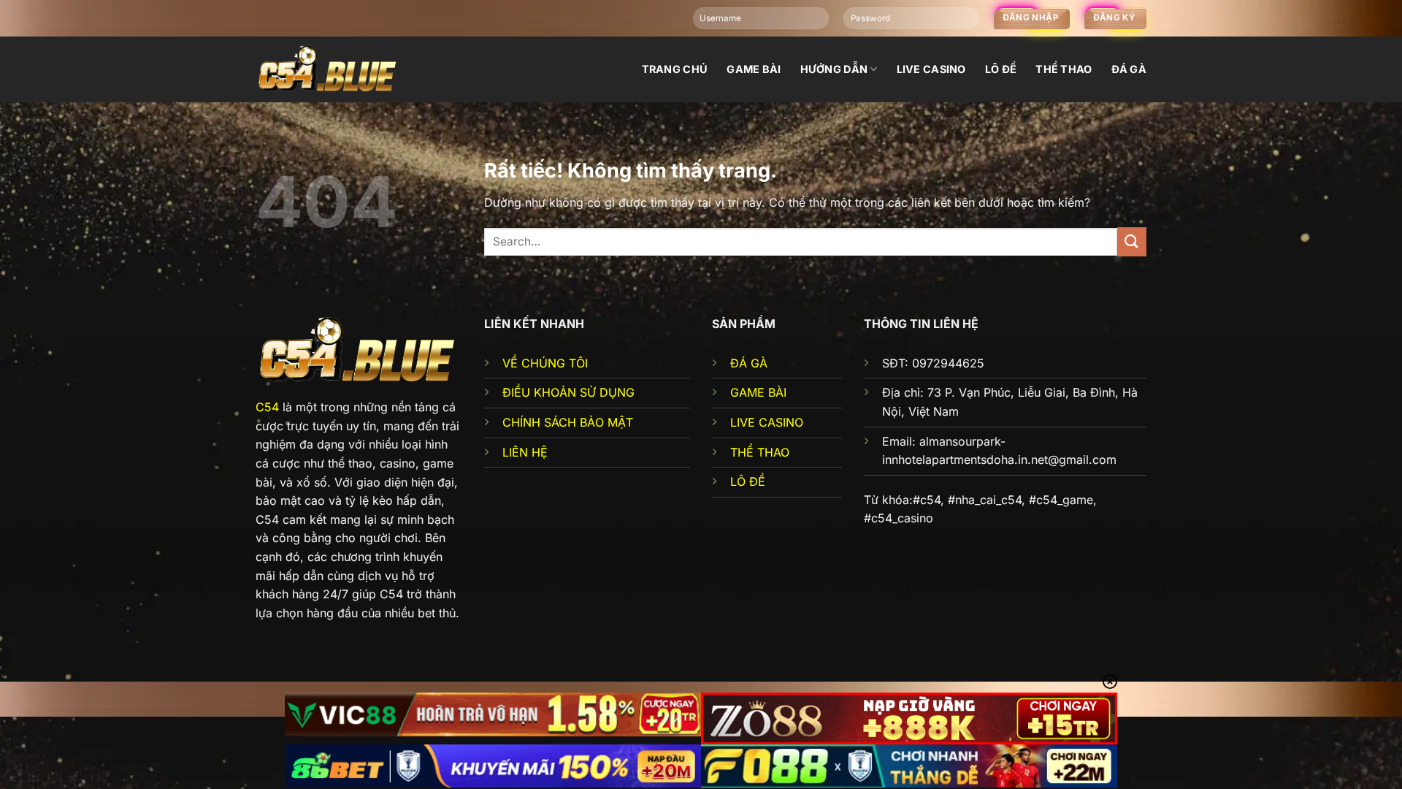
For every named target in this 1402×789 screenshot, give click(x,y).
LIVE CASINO (766, 422)
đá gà (1128, 69)
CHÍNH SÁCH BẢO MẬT (567, 422)
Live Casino (931, 69)
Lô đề (1000, 69)
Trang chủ (675, 69)
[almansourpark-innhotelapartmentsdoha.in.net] (329, 69)
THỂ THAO (759, 452)
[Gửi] (1131, 241)
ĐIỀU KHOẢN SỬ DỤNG (568, 392)
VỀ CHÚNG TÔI (545, 363)
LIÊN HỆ (525, 452)
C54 (267, 407)
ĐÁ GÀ (748, 363)
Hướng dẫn (834, 69)
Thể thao (1063, 69)
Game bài (754, 69)
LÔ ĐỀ (747, 481)
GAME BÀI (758, 392)
